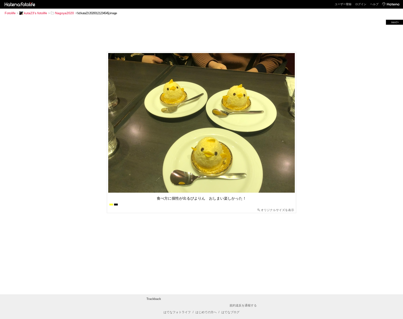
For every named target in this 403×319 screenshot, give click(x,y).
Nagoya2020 (64, 13)
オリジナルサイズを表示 (277, 210)
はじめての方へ (206, 312)
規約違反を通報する (243, 305)
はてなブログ (230, 312)
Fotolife (10, 13)
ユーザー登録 (343, 4)
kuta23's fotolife (35, 13)
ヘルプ (374, 4)
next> (395, 22)
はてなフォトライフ (177, 312)
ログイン (360, 4)
